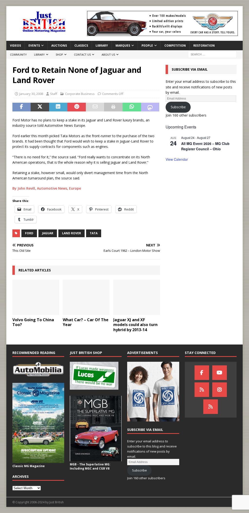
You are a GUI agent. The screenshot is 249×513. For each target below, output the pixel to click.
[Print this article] (113, 107)
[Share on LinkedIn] (58, 107)
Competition (175, 45)
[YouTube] (219, 372)
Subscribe (178, 107)
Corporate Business (80, 94)
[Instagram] (219, 389)
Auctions (59, 45)
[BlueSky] (202, 389)
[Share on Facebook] (21, 107)
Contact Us (82, 54)
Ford (29, 233)
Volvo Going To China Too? (33, 322)
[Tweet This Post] (40, 107)
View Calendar (177, 159)
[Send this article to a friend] (95, 107)
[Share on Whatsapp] (132, 107)
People (147, 45)
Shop (59, 54)
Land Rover (71, 233)
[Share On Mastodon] (150, 107)
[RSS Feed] (210, 406)
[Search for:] (212, 54)
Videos (15, 45)
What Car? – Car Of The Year (85, 322)
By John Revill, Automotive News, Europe (46, 188)
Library (102, 45)
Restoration (204, 45)
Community (18, 54)
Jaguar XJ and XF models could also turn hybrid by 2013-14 (135, 325)
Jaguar (47, 233)
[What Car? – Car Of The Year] (86, 297)
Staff (53, 94)
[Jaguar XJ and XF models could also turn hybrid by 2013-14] (136, 297)
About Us (108, 54)
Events (34, 45)
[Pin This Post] (76, 107)
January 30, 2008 (31, 94)
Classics (81, 45)
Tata (94, 233)
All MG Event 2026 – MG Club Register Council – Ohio (205, 146)
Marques (123, 45)
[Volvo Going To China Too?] (35, 297)
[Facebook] (202, 372)
